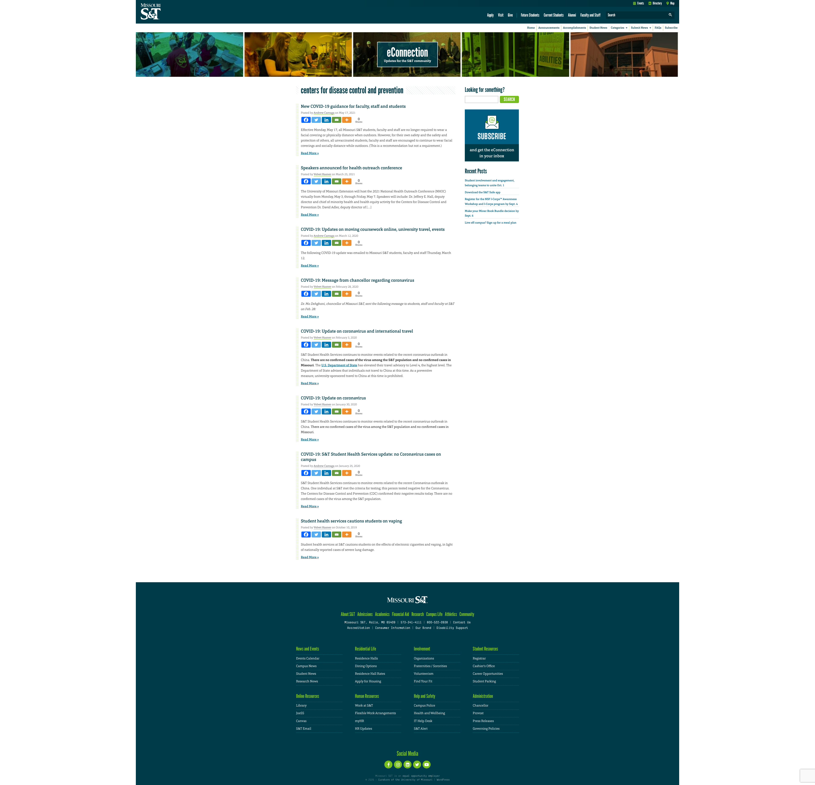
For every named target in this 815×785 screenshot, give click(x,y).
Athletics (451, 614)
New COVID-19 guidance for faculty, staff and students (353, 106)
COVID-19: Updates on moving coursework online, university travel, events (373, 229)
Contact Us (462, 622)
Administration (483, 696)
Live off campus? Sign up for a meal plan (490, 223)
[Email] (336, 120)
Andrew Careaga (324, 113)
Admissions (365, 614)
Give (510, 15)
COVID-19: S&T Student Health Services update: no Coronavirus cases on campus (371, 457)
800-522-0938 (437, 622)
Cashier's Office (484, 666)
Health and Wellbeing (429, 713)
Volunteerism (423, 674)
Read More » (310, 153)
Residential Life (365, 649)
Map (672, 3)
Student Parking (484, 681)
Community (466, 614)
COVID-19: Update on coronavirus (333, 398)
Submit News (639, 28)
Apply (490, 15)
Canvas (301, 721)
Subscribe (671, 28)
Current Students (554, 15)
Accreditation (358, 628)
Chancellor (480, 706)
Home (531, 28)
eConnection (407, 52)
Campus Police (424, 706)
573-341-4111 (411, 622)
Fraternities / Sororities (430, 666)
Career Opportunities (488, 674)
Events (640, 3)
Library (301, 706)
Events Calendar (307, 658)
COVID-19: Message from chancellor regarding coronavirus (357, 280)
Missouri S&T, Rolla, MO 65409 (369, 622)
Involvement (422, 649)
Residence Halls (366, 658)
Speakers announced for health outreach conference (351, 168)
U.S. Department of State (339, 365)
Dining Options (366, 666)
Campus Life (434, 614)
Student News (598, 28)
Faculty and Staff (590, 15)
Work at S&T (364, 706)
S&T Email (303, 729)
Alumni (572, 15)
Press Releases (483, 721)
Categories (617, 28)
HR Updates (363, 729)
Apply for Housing (368, 681)
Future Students (530, 15)
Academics (382, 614)
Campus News (306, 666)
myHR (359, 721)
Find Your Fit (423, 681)
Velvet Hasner (322, 174)
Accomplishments (574, 28)
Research (418, 614)
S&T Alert (420, 729)
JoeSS (300, 713)
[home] (164, 12)
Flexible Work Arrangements (375, 713)
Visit (501, 15)
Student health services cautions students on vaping (351, 521)
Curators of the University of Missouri (405, 780)
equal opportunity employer (421, 776)
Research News (307, 681)
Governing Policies (486, 729)
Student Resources (485, 649)
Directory (657, 3)
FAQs (658, 28)
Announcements (548, 28)
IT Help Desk (423, 721)
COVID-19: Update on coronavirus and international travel (357, 331)
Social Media (407, 753)
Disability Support (452, 628)
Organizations (424, 658)
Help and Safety (424, 696)
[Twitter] (316, 120)
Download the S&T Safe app (482, 192)
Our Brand (423, 628)
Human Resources (367, 696)
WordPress (443, 780)
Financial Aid (400, 614)
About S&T (348, 614)
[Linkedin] (326, 120)
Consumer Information (392, 628)
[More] (346, 120)
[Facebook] (306, 120)
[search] (670, 15)
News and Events (307, 649)
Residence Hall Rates (370, 674)
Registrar (479, 658)
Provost (478, 713)
